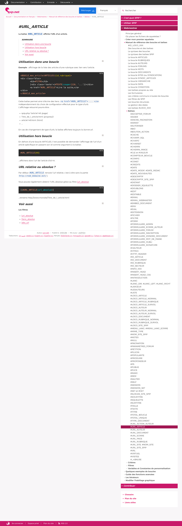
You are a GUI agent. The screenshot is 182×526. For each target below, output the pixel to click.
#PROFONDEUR (138, 361)
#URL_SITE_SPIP (138, 448)
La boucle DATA (135, 84)
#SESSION (135, 385)
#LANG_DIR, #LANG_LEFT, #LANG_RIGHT (150, 284)
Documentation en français (24, 17)
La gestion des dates (138, 105)
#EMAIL (134, 198)
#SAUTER (135, 379)
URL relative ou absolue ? (37, 51)
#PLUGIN (134, 352)
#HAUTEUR (136, 248)
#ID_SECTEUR (137, 266)
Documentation (18, 2)
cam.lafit (46, 233)
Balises (87, 17)
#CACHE (134, 135)
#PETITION (135, 349)
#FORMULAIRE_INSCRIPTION (144, 233)
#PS (132, 364)
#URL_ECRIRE (137, 436)
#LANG (133, 281)
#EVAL (133, 209)
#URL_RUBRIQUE (138, 442)
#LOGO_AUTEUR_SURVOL (143, 314)
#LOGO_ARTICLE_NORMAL (143, 299)
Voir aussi (29, 55)
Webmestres (42, 17)
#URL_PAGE (136, 439)
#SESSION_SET (137, 388)
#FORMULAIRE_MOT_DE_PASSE (146, 239)
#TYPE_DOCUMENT (139, 421)
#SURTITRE (135, 403)
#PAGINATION (137, 344)
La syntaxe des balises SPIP (141, 54)
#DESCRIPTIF (136, 177)
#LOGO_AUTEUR (138, 308)
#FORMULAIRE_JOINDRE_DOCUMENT (149, 236)
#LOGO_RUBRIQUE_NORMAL (144, 320)
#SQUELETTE (136, 400)
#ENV (133, 206)
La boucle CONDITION (138, 87)
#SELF (133, 382)
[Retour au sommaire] (103, 61)
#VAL (132, 451)
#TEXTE (134, 409)
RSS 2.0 (64, 523)
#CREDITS (135, 165)
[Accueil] (12, 10)
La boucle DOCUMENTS (139, 72)
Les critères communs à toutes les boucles (148, 96)
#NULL (133, 341)
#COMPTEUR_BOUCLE (141, 156)
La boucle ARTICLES (137, 57)
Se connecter (17, 523)
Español (47, 236)
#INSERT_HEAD (138, 272)
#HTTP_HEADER (138, 254)
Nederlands (65, 236)
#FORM (134, 221)
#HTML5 (134, 251)
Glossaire (129, 495)
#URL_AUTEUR (137, 430)
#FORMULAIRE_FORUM (141, 230)
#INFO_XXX (136, 269)
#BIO (132, 129)
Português (77, 236)
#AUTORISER (136, 126)
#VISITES (134, 457)
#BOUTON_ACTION (139, 132)
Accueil (9, 17)
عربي (23, 236)
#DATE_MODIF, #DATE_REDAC (145, 171)
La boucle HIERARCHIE (139, 81)
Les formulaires (135, 93)
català (28, 236)
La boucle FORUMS (137, 66)
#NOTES (134, 338)
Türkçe (96, 236)
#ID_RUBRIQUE (138, 263)
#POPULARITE (137, 355)
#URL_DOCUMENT (139, 433)
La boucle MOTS (136, 69)
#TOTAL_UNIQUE (138, 418)
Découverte (65, 2)
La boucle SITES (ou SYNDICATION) (145, 75)
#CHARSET (135, 144)
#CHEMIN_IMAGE (138, 150)
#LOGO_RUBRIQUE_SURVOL (144, 323)
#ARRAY (134, 123)
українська (106, 236)
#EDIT (133, 192)
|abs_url (25, 223)
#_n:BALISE (135, 460)
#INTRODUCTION (138, 278)
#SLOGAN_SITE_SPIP (140, 394)
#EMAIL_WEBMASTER (141, 200)
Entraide (50, 2)
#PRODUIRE (136, 358)
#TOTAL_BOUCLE (138, 415)
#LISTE (133, 293)
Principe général (133, 34)
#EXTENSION (136, 212)
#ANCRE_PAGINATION (141, 120)
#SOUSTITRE (136, 397)
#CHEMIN (135, 147)
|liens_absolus (28, 219)
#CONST (134, 162)
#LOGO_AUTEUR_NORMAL (143, 311)
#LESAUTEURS (137, 290)
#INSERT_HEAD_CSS (140, 275)
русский (88, 236)
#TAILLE (134, 406)
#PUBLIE (134, 367)
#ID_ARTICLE (136, 257)
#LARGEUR (135, 287)
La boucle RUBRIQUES (139, 60)
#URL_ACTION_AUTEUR (142, 424)
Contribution (35, 2)
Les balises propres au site (140, 90)
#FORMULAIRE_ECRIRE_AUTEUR (146, 227)
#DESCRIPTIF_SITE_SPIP (142, 180)
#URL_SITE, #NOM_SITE (142, 445)
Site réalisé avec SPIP (8, 523)
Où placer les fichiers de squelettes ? (143, 37)
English (37, 236)
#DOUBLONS (136, 189)
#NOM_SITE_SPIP (138, 335)
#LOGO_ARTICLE (138, 296)
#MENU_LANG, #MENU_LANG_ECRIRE (149, 329)
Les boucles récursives (138, 102)
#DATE (133, 168)
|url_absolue (83, 182)
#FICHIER (135, 215)
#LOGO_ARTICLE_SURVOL (143, 305)
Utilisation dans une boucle (38, 44)
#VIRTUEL (135, 454)
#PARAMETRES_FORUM (142, 346)
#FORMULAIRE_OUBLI (141, 242)
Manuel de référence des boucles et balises (65, 17)
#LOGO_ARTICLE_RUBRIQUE (144, 302)
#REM (133, 376)
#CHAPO (134, 141)
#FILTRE (134, 218)
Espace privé (33, 523)
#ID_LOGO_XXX (135, 46)
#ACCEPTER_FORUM (140, 114)
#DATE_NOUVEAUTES (141, 174)
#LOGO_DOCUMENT (140, 317)
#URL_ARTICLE (137, 427)
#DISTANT (135, 183)
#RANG (134, 373)
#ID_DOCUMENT (138, 260)
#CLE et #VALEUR (139, 153)
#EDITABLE (135, 195)
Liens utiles (130, 503)
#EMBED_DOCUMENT (141, 203)
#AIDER (134, 117)
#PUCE (133, 370)
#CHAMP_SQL (137, 138)
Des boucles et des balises (140, 49)
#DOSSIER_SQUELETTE (141, 186)
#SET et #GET (137, 391)
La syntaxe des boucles (139, 52)
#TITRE (133, 412)
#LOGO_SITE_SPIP (139, 326)
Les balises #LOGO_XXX (139, 108)
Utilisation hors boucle (35, 48)
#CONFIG (134, 159)
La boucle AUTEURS (137, 63)
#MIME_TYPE (136, 332)
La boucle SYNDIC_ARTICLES (142, 78)
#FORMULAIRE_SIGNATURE (143, 245)
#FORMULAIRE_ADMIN (141, 224)
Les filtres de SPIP (136, 99)
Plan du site (130, 499)
